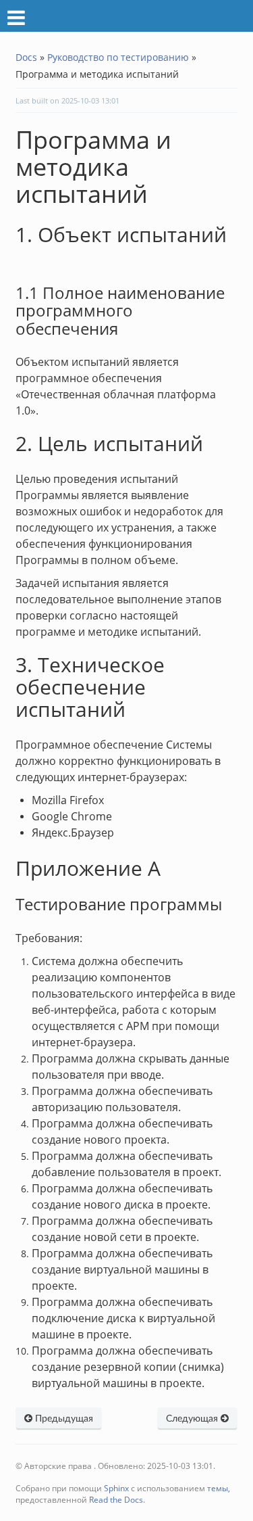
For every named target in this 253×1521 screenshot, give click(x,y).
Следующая (193, 1419)
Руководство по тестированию (118, 57)
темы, (218, 1488)
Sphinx (116, 1488)
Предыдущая (62, 1419)
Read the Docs (116, 1499)
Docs (26, 57)
